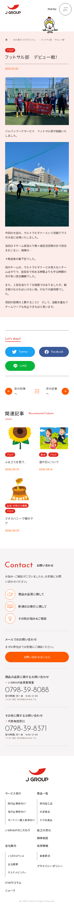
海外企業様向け (17, 811)
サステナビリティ (17, 872)
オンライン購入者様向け (21, 820)
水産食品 (45, 811)
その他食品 (46, 820)
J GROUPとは (16, 855)
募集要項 (45, 855)
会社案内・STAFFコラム (24, 39)
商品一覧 (42, 793)
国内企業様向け (17, 803)
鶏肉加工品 (46, 803)
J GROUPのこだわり (17, 830)
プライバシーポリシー (50, 866)
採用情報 (42, 846)
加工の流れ (44, 830)
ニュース (10, 890)
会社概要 (13, 864)
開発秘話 (42, 838)
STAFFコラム (13, 882)
